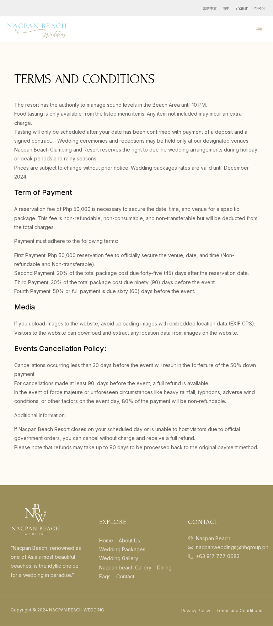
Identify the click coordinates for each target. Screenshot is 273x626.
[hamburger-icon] (259, 29)
